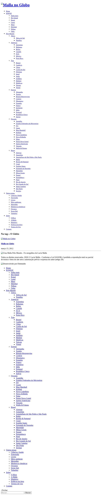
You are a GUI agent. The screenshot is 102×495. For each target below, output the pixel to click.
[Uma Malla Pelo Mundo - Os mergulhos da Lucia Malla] (15, 5)
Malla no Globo (7, 244)
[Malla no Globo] (8, 239)
